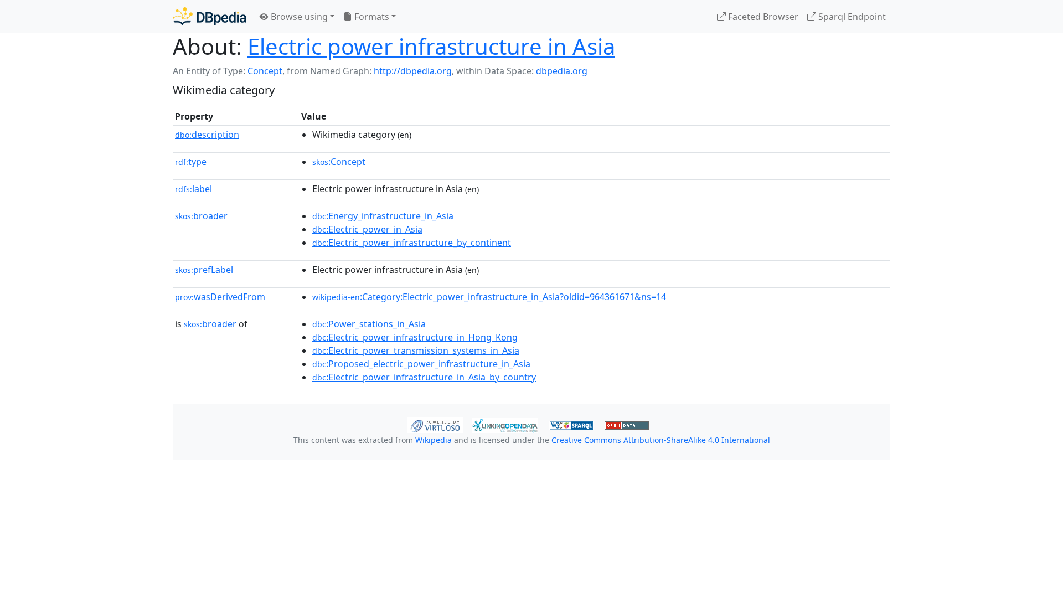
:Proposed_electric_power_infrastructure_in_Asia (421, 364)
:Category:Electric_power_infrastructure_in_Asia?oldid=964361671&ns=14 (489, 297)
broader (201, 216)
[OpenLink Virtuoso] (435, 424)
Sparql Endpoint (851, 17)
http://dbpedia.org (413, 71)
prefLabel (204, 270)
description (207, 134)
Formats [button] (370, 17)
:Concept (338, 162)
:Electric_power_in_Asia (367, 229)
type (191, 162)
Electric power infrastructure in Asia (431, 46)
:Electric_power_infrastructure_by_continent (411, 242)
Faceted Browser (762, 17)
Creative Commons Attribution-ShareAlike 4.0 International (660, 440)
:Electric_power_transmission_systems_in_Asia (415, 350)
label (193, 189)
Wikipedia (433, 440)
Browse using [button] (298, 17)
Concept (264, 71)
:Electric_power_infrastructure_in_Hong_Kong (415, 337)
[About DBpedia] (209, 16)
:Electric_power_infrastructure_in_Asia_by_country (424, 377)
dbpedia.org (561, 71)
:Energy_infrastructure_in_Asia (382, 216)
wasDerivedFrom (220, 297)
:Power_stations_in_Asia (369, 324)
